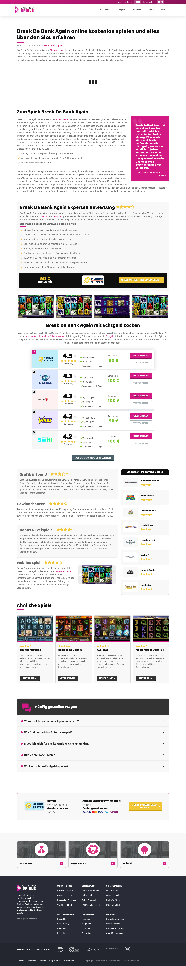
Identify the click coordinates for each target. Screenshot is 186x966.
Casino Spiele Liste (65, 895)
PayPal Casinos (113, 923)
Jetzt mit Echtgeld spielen (140, 280)
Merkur (44, 216)
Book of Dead (63, 928)
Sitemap (20, 960)
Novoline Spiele (113, 895)
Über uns (42, 960)
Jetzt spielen (141, 355)
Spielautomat (62, 119)
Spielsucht (31, 960)
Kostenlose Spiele (65, 890)
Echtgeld (109, 336)
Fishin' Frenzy (63, 923)
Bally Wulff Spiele (113, 900)
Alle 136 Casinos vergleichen (93, 458)
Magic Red (86, 923)
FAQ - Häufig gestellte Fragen (61, 960)
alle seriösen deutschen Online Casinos (45, 336)
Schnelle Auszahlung (115, 919)
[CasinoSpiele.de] (24, 9)
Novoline (57, 216)
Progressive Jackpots (91, 904)
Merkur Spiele (112, 890)
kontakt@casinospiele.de (27, 918)
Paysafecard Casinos (115, 928)
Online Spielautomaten (92, 890)
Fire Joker (61, 933)
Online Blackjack (89, 900)
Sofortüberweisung (114, 933)
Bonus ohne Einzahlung (67, 900)
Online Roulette (88, 895)
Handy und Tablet (62, 571)
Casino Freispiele (64, 904)
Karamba (86, 919)
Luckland (86, 928)
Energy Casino (88, 933)
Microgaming (31, 45)
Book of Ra (62, 919)
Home (19, 45)
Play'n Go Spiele (113, 904)
